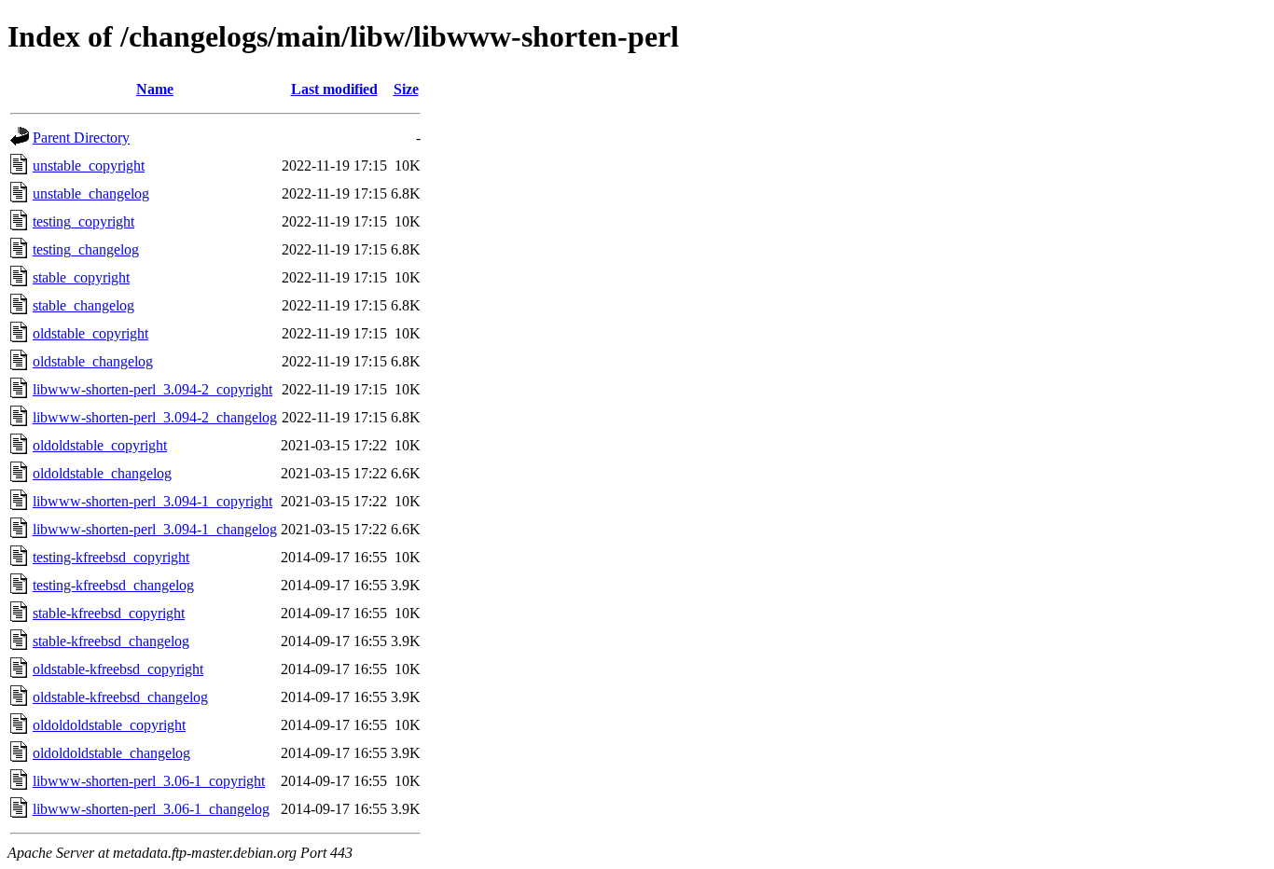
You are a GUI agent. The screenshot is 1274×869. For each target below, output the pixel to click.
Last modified (334, 89)
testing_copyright (83, 221)
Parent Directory (81, 137)
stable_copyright (81, 277)
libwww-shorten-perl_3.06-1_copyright (149, 781)
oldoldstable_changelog (102, 473)
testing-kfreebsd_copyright (111, 557)
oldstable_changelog (93, 361)
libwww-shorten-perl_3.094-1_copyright (152, 501)
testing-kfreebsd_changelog (113, 585)
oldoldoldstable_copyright (109, 725)
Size (406, 89)
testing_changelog (86, 249)
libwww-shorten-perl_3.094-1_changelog (155, 529)
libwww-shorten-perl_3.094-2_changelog (155, 417)
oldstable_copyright (90, 333)
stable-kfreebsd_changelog (111, 641)
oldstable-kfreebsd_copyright (118, 669)
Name (154, 89)
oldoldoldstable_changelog (111, 753)
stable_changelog (83, 305)
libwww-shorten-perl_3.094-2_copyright (152, 389)
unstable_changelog (91, 193)
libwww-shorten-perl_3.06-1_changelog (151, 809)
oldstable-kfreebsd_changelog (120, 697)
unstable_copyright (89, 165)
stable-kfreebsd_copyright (109, 613)
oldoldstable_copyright (100, 445)
